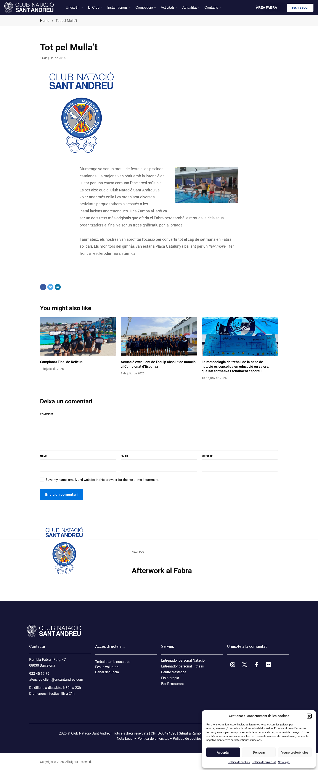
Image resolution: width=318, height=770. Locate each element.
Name (43, 456)
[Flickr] (268, 664)
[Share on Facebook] (43, 287)
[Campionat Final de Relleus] (78, 336)
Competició (144, 7)
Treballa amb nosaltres (112, 662)
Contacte (211, 7)
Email (125, 456)
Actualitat (189, 7)
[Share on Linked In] (58, 287)
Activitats (168, 7)
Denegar (259, 752)
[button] (309, 716)
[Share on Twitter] (50, 287)
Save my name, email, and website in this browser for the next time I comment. (102, 480)
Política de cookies (239, 762)
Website (207, 456)
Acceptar (223, 752)
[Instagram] (232, 664)
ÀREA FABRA (266, 7)
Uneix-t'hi (73, 7)
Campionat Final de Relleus (61, 362)
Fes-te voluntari (107, 667)
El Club (94, 7)
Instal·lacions (117, 7)
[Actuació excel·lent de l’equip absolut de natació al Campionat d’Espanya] (159, 336)
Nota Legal (125, 738)
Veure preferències (294, 752)
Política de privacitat (264, 762)
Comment (46, 414)
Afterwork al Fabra (162, 570)
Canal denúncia (107, 672)
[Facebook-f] (256, 664)
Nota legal (284, 762)
